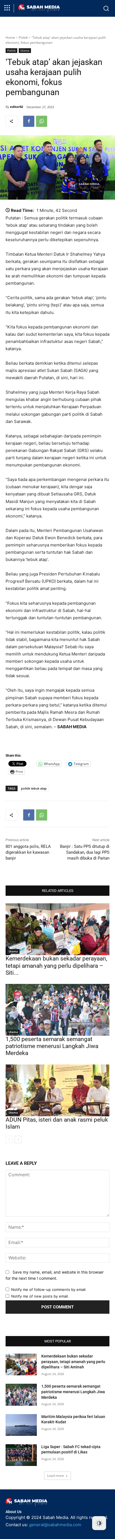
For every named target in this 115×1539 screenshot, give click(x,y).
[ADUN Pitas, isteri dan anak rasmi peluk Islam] (57, 1090)
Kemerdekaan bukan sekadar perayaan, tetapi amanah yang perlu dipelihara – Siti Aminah (73, 1361)
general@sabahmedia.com (55, 1524)
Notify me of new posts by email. (40, 1296)
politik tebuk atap (34, 788)
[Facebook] (28, 121)
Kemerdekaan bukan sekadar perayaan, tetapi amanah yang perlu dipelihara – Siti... (56, 965)
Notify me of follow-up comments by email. (49, 1289)
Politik (23, 37)
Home (10, 37)
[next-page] (18, 1139)
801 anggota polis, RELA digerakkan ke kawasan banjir (28, 852)
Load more (55, 1475)
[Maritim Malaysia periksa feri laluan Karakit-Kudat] (21, 1425)
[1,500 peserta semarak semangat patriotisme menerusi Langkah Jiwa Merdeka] (57, 1010)
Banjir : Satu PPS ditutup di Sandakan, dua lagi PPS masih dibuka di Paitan (84, 852)
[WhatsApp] (41, 121)
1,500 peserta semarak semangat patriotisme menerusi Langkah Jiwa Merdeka (52, 1046)
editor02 (16, 107)
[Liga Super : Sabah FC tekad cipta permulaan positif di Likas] (21, 1455)
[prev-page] (9, 1139)
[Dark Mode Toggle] (99, 1523)
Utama (24, 50)
